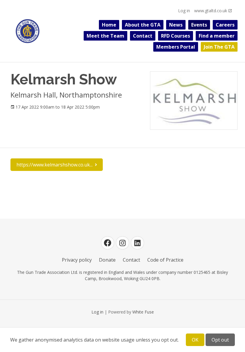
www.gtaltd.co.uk (210, 10)
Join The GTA (219, 47)
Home (109, 24)
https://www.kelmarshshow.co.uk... (54, 164)
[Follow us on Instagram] (122, 243)
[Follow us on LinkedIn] (137, 243)
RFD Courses (175, 36)
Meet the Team (105, 36)
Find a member (217, 36)
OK (195, 339)
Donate (107, 260)
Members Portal (175, 47)
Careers (225, 24)
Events (199, 24)
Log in (184, 10)
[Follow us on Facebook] (107, 243)
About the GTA (142, 24)
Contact (142, 36)
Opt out (220, 339)
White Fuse (143, 312)
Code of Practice (165, 260)
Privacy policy (77, 260)
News (176, 24)
